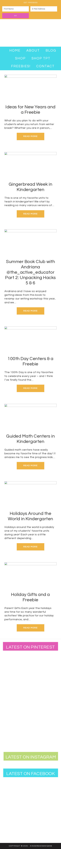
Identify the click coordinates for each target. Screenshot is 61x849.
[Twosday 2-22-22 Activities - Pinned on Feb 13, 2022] (32, 719)
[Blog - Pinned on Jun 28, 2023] (12, 662)
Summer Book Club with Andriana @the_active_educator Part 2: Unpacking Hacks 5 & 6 (30, 272)
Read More (30, 136)
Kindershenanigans (30, 33)
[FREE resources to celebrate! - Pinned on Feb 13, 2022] (12, 719)
